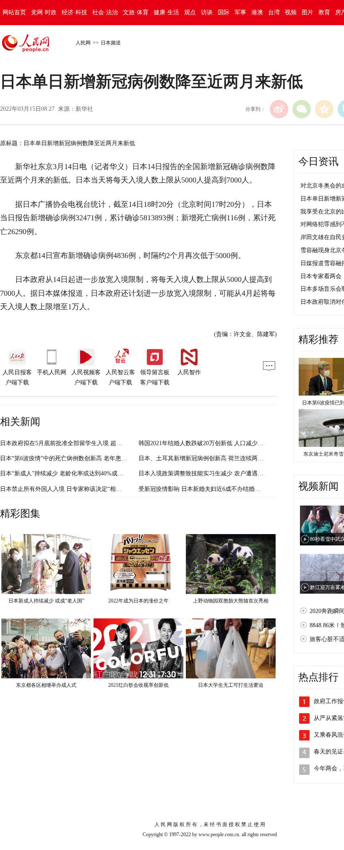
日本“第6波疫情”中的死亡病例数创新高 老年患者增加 (69, 458)
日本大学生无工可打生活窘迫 (230, 685)
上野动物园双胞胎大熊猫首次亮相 (230, 601)
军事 (240, 12)
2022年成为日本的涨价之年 (138, 601)
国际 (223, 12)
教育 (324, 12)
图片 (307, 12)
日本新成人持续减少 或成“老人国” (46, 601)
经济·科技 (74, 12)
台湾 (274, 12)
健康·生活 (166, 12)
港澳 (257, 12)
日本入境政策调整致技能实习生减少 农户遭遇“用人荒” (209, 473)
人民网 (83, 43)
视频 (291, 12)
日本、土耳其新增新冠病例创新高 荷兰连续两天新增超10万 (215, 458)
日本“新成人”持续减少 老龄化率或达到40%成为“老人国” (73, 473)
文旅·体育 (136, 12)
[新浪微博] (279, 109)
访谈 (207, 12)
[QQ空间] (324, 109)
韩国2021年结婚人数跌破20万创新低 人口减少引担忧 (206, 443)
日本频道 (111, 43)
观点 (190, 12)
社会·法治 (105, 12)
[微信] (301, 109)
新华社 (84, 109)
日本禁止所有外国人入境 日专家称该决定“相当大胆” (68, 489)
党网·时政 (44, 12)
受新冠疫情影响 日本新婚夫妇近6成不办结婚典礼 (202, 489)
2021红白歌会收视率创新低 (138, 685)
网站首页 (14, 12)
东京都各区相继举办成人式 (46, 685)
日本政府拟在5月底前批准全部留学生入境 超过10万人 (70, 443)
